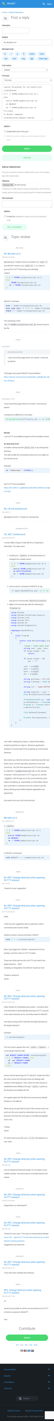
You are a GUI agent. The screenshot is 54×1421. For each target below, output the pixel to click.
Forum (4, 12)
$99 (30, 1345)
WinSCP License (13, 1411)
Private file (27, 218)
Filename (5, 181)
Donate (27, 1338)
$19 (17, 1345)
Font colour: (7, 65)
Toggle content (27, 1369)
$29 (21, 1345)
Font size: (6, 75)
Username (6, 25)
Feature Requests (16, 12)
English (26, 1398)
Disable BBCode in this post (17, 131)
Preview (27, 158)
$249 (35, 1345)
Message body (8, 49)
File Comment (7, 198)
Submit (27, 149)
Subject (5, 37)
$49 (26, 1345)
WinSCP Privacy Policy (34, 1411)
